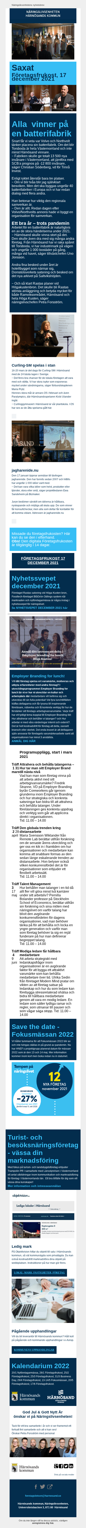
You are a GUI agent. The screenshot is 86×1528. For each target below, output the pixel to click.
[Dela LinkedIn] (71, 1466)
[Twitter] (42, 1487)
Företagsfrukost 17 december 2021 (43, 560)
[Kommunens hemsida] (25, 1468)
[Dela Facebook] (61, 1466)
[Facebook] (35, 1486)
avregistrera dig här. (43, 1523)
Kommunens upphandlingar (34, 1349)
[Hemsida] (50, 1487)
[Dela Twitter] (66, 1466)
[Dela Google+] (56, 1466)
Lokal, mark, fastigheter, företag (39, 1272)
